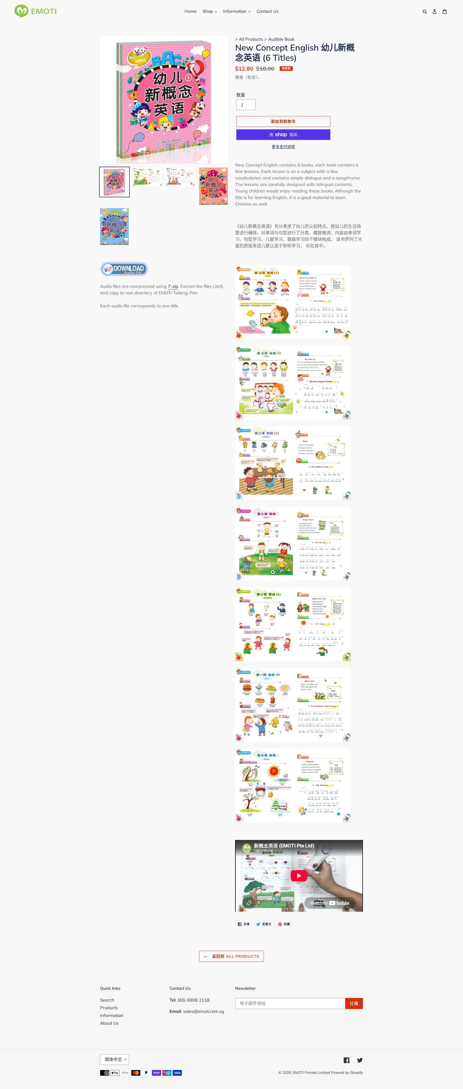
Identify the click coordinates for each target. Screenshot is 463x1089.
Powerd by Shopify (347, 1072)
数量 (240, 95)
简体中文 (113, 1059)
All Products (251, 39)
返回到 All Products (235, 956)
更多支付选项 (283, 146)
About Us (109, 1023)
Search (107, 1000)
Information (111, 1015)
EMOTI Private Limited (311, 1072)
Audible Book (281, 39)
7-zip (173, 286)
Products (109, 1007)
